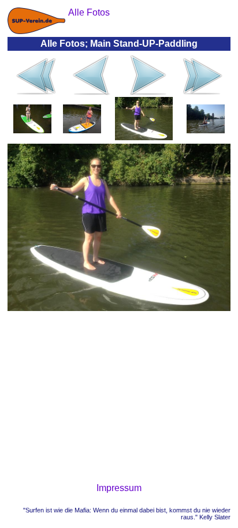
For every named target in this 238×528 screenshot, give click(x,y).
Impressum (119, 488)
